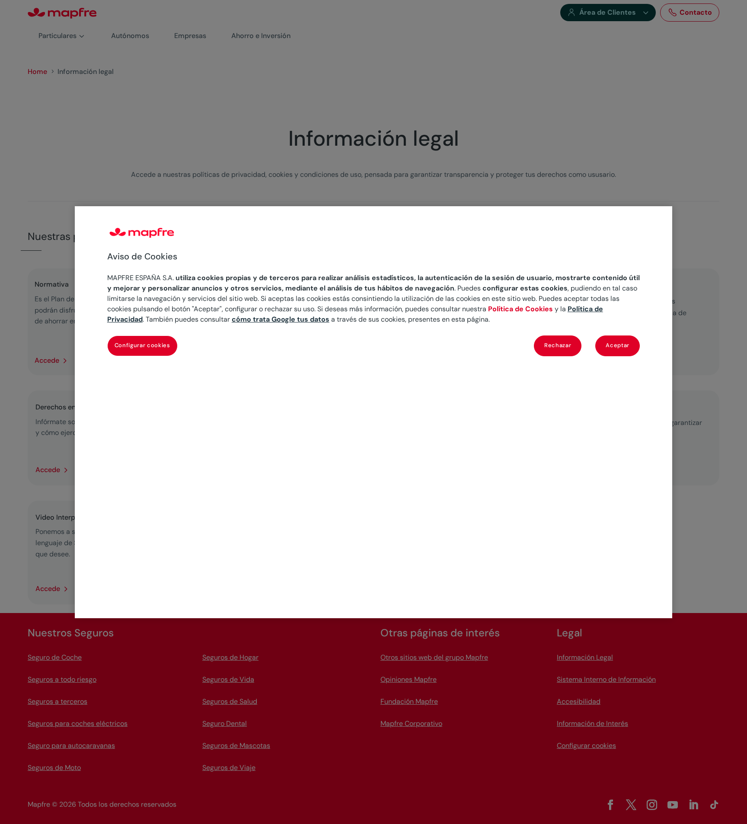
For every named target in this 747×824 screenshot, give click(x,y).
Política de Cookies (520, 308)
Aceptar (617, 345)
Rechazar (557, 345)
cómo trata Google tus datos (280, 319)
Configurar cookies (142, 345)
